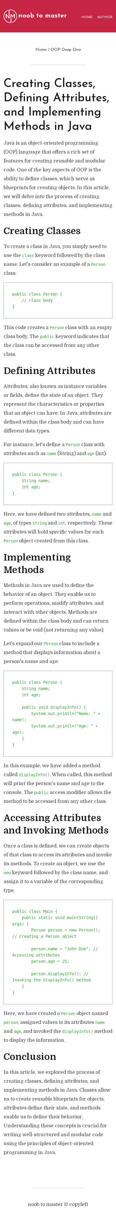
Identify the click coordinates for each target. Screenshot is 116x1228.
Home (41, 50)
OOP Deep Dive (66, 50)
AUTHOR (104, 17)
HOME (87, 17)
